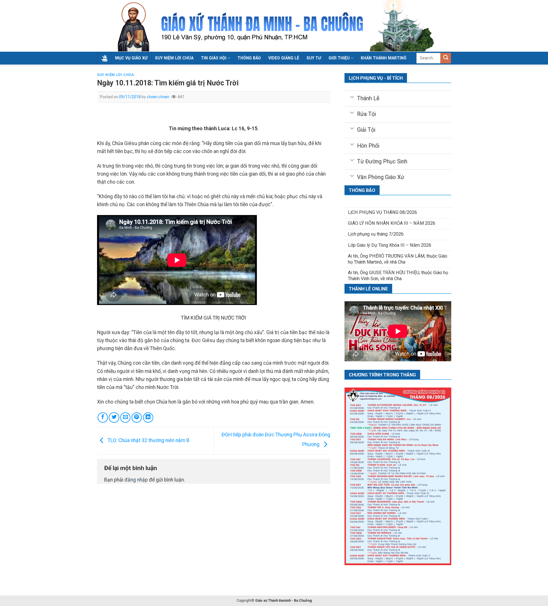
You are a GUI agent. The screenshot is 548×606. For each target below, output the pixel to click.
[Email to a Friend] (125, 417)
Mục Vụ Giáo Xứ (131, 58)
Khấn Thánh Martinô (383, 58)
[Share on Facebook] (103, 417)
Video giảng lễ (283, 58)
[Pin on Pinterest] (137, 417)
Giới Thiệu (339, 58)
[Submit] (445, 58)
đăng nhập (136, 480)
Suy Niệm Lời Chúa (174, 58)
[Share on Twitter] (114, 417)
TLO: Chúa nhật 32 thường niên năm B (148, 440)
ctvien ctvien (158, 97)
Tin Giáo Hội (213, 58)
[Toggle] (352, 97)
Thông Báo (249, 58)
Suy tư (314, 58)
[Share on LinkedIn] (148, 417)
